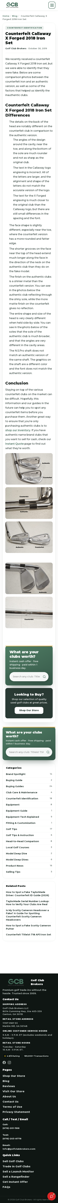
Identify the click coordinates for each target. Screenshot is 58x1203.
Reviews (9, 1086)
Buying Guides (29, 786)
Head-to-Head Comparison (29, 841)
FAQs (6, 1187)
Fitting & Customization (29, 823)
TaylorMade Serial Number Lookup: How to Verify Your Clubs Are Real (27, 903)
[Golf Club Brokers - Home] (12, 5)
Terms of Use (12, 1106)
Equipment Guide (29, 810)
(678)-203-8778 (12, 1138)
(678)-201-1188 (11, 1128)
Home (6, 16)
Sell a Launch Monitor (18, 1171)
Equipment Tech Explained (29, 816)
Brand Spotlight (29, 774)
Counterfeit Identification (29, 798)
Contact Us (11, 1101)
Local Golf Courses (29, 847)
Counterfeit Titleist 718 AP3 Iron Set (28, 934)
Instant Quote (14, 443)
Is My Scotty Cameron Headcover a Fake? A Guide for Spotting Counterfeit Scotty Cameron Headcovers (27, 915)
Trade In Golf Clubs (16, 1166)
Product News (29, 865)
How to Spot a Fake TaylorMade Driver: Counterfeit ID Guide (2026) (27, 894)
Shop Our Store (29, 710)
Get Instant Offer (15, 1181)
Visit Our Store (13, 1091)
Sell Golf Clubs (13, 1161)
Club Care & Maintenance (29, 792)
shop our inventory (17, 430)
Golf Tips (29, 829)
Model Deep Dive (29, 853)
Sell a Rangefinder (16, 1176)
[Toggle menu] (51, 5)
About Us (9, 1096)
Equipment (29, 804)
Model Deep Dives (29, 859)
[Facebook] (4, 1062)
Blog (14, 16)
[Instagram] (9, 1062)
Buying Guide (29, 780)
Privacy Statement (16, 1111)
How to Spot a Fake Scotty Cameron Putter (28, 927)
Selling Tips (29, 871)
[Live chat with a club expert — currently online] (51, 1196)
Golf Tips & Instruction (29, 835)
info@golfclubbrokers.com (19, 1149)
